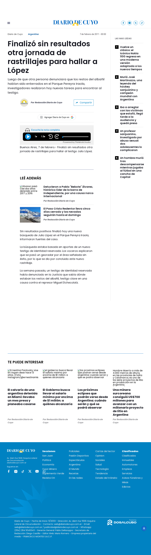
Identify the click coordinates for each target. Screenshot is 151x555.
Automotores (129, 464)
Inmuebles (128, 460)
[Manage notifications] (144, 528)
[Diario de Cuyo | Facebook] (123, 23)
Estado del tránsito (106, 478)
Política (46, 460)
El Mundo (74, 469)
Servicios (127, 473)
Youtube (37, 471)
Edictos (126, 486)
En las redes (76, 478)
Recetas (73, 473)
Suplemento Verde (53, 473)
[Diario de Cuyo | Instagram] (129, 23)
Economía (48, 464)
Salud (98, 464)
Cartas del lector (105, 451)
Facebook (8, 471)
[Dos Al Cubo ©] (122, 524)
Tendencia (101, 473)
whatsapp (44, 471)
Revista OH (48, 478)
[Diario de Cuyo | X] (136, 23)
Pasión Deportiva (79, 455)
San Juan (47, 455)
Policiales (74, 451)
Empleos (127, 469)
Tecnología (102, 469)
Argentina (33, 34)
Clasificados (129, 455)
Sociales (100, 460)
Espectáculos (76, 460)
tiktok (23, 471)
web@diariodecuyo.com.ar (68, 524)
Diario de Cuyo (15, 34)
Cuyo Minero (49, 469)
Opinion (99, 455)
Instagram (16, 471)
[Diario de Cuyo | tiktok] (142, 23)
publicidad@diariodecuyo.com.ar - (62, 527)
